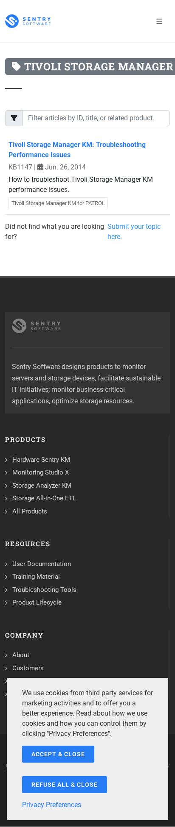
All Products (29, 511)
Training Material (36, 576)
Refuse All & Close (64, 784)
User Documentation (41, 564)
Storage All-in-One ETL (44, 498)
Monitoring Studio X (40, 472)
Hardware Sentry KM (41, 459)
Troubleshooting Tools (44, 590)
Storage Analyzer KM (41, 485)
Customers (28, 668)
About (20, 655)
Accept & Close (58, 754)
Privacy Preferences (51, 805)
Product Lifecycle (37, 602)
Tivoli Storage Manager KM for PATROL (58, 203)
